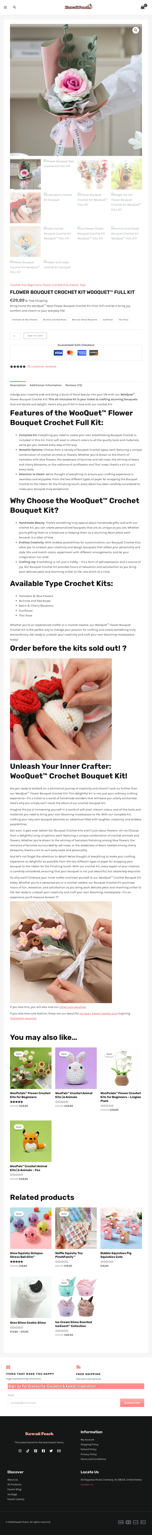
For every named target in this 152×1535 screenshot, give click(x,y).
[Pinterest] (35, 1451)
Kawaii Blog (14, 1489)
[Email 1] (59, 1451)
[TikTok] (27, 1451)
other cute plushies (73, 1007)
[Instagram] (20, 1451)
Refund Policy (89, 1449)
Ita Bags (12, 1494)
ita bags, (85, 1013)
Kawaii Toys (78, 285)
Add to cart (35, 335)
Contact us (87, 1484)
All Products (14, 1484)
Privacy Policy (89, 1454)
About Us (12, 1479)
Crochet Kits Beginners (25, 285)
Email (11, 1395)
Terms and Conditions (93, 1459)
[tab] (18, 385)
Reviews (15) (73, 385)
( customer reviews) (41, 366)
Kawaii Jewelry (15, 1499)
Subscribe (132, 1402)
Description (18, 385)
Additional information (46, 385)
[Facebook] (43, 1451)
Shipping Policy (90, 1444)
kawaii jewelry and (104, 1013)
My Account (87, 1439)
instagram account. (23, 1018)
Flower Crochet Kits (55, 285)
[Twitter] (51, 1451)
